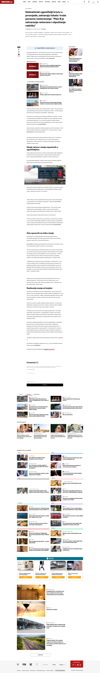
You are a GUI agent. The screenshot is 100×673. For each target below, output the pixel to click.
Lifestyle (41, 1)
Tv (68, 1)
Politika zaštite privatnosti (41, 670)
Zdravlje (54, 1)
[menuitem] (98, 2)
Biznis (59, 1)
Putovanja (47, 1)
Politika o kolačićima (50, 670)
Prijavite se (45, 384)
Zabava (64, 1)
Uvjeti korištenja (32, 670)
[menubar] (98, 2)
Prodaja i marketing (25, 670)
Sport (29, 1)
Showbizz (34, 1)
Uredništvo (19, 670)
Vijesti (24, 1)
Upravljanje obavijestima (61, 670)
